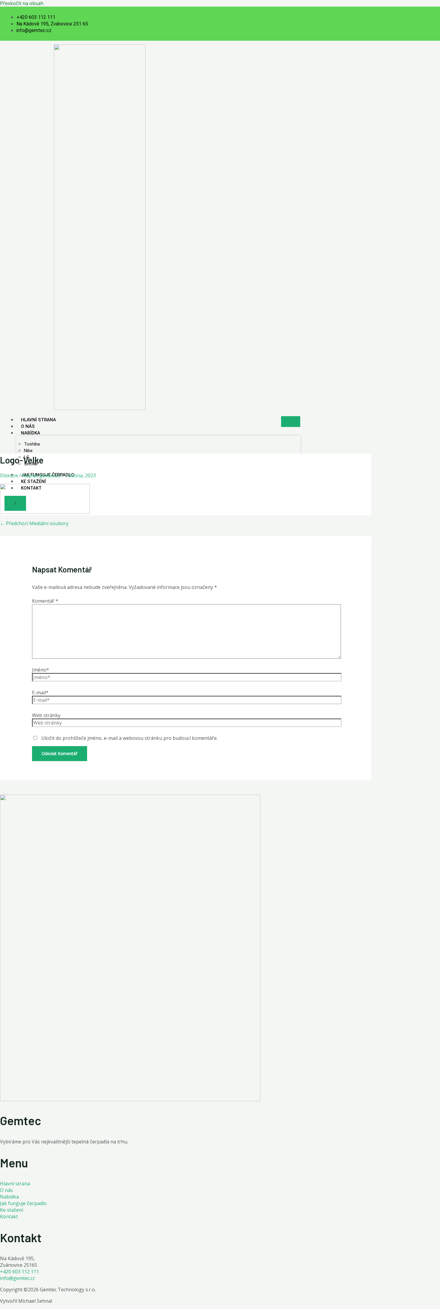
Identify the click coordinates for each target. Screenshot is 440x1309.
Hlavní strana (38, 419)
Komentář (45, 601)
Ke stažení (33, 481)
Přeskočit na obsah (21, 3)
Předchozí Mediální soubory (34, 523)
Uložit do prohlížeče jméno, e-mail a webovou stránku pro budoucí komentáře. (129, 738)
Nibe (28, 450)
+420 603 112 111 (19, 1271)
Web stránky (46, 715)
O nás (28, 426)
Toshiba (32, 444)
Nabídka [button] (30, 433)
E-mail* (40, 692)
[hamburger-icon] (290, 421)
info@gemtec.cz (17, 1278)
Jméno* (40, 669)
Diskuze (9, 475)
